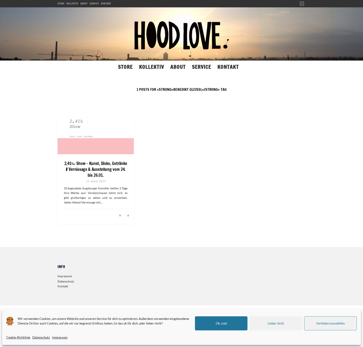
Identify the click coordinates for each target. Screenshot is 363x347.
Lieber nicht (276, 323)
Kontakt (106, 3)
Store (61, 3)
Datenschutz (41, 337)
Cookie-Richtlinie (18, 337)
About (84, 3)
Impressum (59, 337)
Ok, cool (221, 323)
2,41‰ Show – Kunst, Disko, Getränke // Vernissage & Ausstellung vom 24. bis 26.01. (95, 169)
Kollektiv (72, 3)
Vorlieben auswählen (330, 323)
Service (94, 3)
